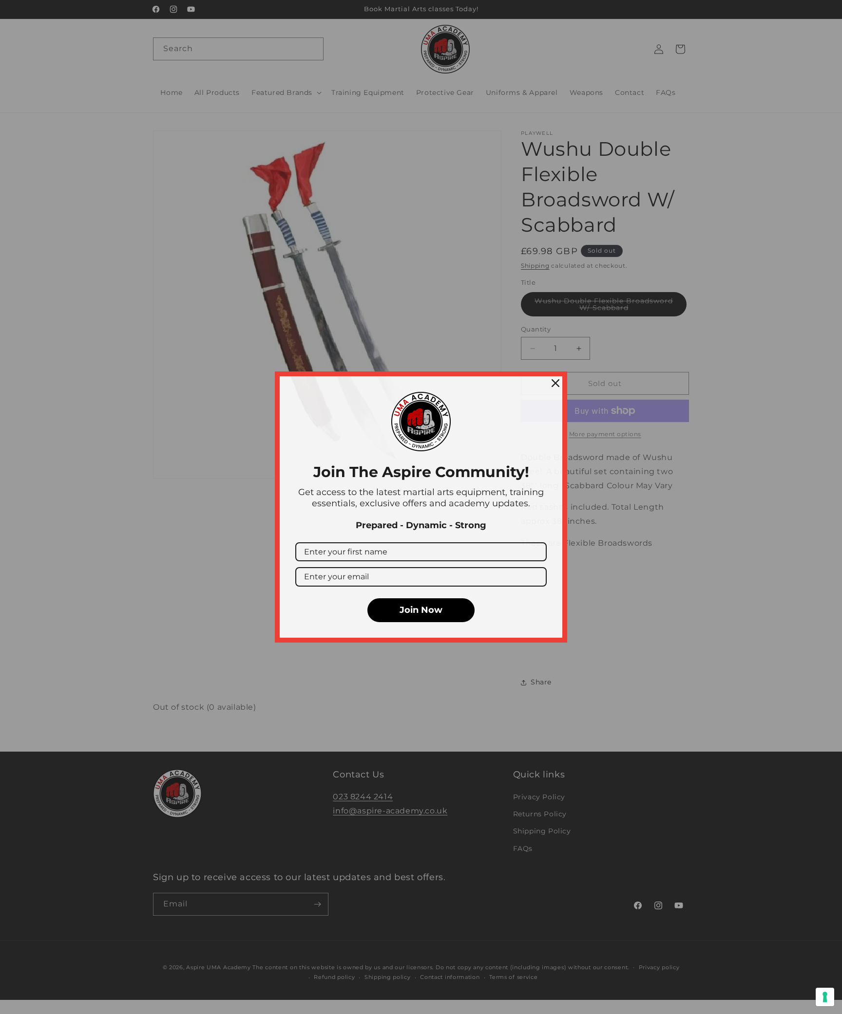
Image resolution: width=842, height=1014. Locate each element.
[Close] (555, 383)
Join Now (421, 610)
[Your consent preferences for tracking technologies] (825, 997)
